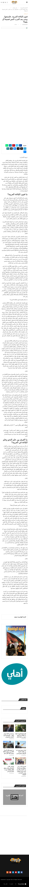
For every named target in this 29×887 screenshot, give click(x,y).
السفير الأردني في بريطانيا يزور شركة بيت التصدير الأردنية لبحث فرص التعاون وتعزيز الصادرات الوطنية (21, 770)
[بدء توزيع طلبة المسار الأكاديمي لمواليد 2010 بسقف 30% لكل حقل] (8, 744)
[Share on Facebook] (20, 145)
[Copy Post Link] (21, 148)
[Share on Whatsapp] (6, 145)
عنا (15, 883)
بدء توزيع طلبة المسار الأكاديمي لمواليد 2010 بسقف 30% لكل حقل (8, 752)
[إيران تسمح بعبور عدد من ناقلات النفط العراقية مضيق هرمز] (20, 744)
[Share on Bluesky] (14, 148)
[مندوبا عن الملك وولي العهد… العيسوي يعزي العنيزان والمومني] (8, 728)
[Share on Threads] (18, 148)
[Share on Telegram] (24, 148)
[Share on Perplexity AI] (7, 148)
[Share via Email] (24, 152)
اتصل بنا (11, 883)
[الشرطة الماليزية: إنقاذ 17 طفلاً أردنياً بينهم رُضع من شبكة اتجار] (20, 728)
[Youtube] (1, 2)
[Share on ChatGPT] (11, 148)
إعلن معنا (5, 883)
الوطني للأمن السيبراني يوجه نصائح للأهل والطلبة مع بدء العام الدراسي (9, 769)
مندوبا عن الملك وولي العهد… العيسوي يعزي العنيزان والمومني (8, 735)
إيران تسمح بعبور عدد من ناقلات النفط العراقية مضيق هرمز (21, 752)
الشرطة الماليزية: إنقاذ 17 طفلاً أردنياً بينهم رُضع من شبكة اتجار (20, 735)
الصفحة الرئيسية (24, 7)
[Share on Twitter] (17, 145)
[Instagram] (3, 2)
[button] (4, 797)
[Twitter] (5, 2)
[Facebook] (7, 2)
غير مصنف (14, 7)
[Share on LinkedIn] (10, 145)
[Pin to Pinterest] (13, 145)
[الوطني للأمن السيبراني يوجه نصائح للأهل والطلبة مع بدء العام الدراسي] (8, 761)
